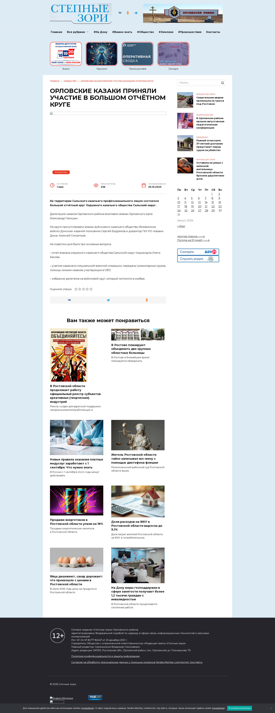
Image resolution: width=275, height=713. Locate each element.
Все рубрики (76, 32)
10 (178, 202)
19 (192, 206)
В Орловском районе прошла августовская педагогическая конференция (210, 123)
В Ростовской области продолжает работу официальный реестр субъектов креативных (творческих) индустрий (75, 393)
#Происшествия (189, 32)
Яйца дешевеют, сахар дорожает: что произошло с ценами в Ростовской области (76, 580)
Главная (56, 32)
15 (213, 202)
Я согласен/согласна (240, 708)
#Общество (145, 32)
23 (220, 206)
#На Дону (100, 32)
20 (199, 206)
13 (199, 202)
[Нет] (271, 708)
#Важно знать (122, 32)
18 (185, 206)
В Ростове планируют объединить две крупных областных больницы (131, 348)
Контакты (213, 32)
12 (192, 202)
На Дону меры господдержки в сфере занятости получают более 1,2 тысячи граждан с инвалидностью (137, 593)
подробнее (87, 708)
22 (213, 206)
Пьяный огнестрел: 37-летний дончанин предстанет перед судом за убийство (209, 145)
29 (213, 210)
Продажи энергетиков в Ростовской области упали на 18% (76, 521)
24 (179, 210)
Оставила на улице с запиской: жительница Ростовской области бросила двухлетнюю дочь (210, 170)
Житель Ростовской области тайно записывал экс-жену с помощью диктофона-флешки (134, 458)
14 (206, 202)
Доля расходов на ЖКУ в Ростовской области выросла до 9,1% (136, 525)
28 (206, 210)
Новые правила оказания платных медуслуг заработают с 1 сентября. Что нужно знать (76, 463)
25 (185, 210)
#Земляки (166, 32)
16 (220, 202)
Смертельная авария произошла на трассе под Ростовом (210, 100)
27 (199, 210)
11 (185, 202)
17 (178, 206)
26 (192, 210)
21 (206, 206)
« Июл (181, 226)
